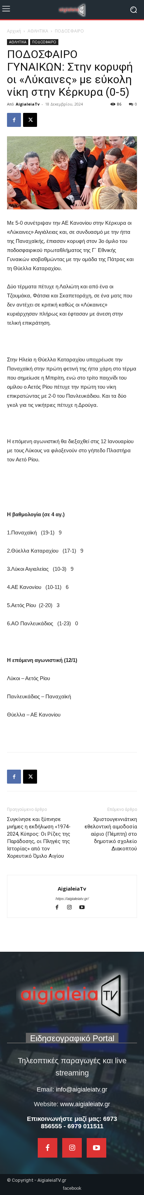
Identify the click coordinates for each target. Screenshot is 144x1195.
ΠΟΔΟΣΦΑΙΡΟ (69, 31)
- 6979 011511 (83, 1126)
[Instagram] (72, 908)
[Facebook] (14, 120)
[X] (30, 120)
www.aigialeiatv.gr (85, 1104)
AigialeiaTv (27, 104)
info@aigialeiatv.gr (81, 1089)
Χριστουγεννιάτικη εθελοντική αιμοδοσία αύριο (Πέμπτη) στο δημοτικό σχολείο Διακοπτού (111, 834)
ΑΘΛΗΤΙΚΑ (38, 31)
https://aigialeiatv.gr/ (72, 899)
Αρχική (14, 31)
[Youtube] (85, 908)
